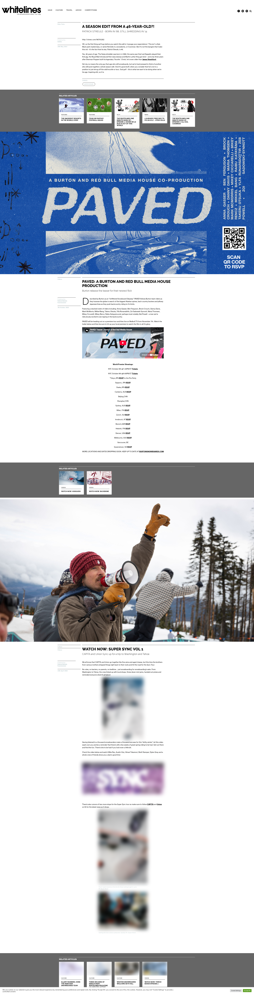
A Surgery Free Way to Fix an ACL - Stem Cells (154, 110)
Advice (78, 10)
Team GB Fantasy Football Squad (99, 110)
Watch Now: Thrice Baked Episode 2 (154, 974)
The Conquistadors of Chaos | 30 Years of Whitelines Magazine (99, 977)
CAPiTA (150, 804)
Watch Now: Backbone (99, 482)
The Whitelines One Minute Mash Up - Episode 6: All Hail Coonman (182, 112)
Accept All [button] (247, 990)
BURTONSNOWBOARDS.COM (151, 451)
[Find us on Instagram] (247, 11)
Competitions (91, 10)
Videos (60, 279)
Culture (59, 10)
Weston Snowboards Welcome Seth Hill (127, 974)
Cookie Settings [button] (236, 990)
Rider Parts (61, 24)
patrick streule (88, 84)
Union (159, 804)
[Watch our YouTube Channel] (242, 11)
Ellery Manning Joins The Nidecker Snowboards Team (71, 975)
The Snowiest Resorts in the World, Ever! (71, 110)
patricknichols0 (62, 302)
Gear (50, 10)
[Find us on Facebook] (238, 11)
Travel (69, 10)
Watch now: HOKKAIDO (71, 482)
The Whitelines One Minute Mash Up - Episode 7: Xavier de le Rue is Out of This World (127, 113)
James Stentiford (149, 59)
